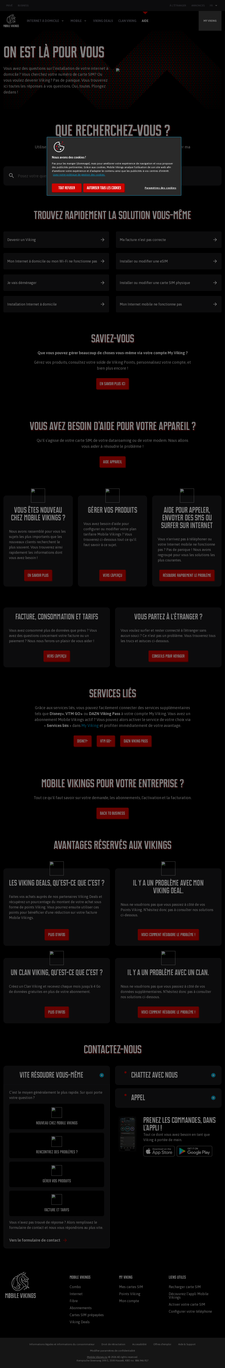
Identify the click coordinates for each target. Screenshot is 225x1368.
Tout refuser (66, 188)
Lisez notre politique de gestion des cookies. (79, 174)
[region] (114, 166)
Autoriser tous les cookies (104, 188)
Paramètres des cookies (160, 187)
